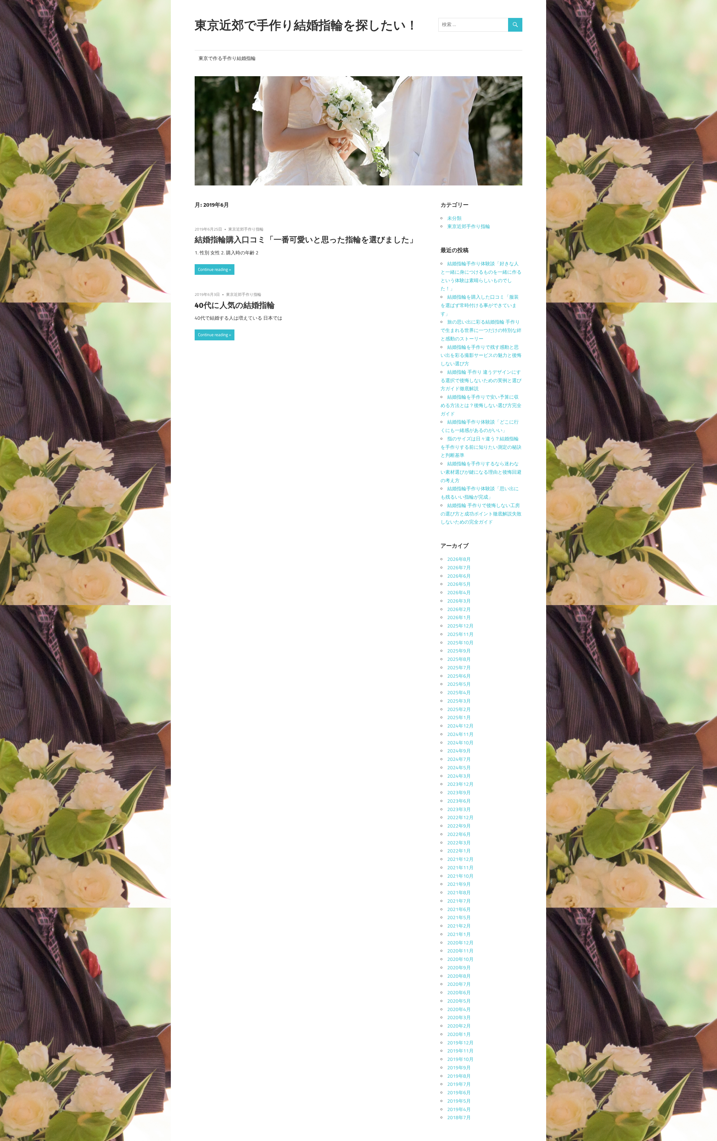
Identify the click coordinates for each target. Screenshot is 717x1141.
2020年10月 (460, 959)
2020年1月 (459, 1034)
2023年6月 (459, 801)
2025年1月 (459, 717)
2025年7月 (459, 667)
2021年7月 (459, 901)
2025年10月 (460, 642)
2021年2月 (459, 925)
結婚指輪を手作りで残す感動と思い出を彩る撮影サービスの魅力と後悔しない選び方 (481, 355)
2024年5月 (459, 767)
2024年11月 (460, 734)
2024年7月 (459, 759)
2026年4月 (459, 592)
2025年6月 (459, 676)
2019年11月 (460, 1050)
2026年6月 (459, 576)
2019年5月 (459, 1101)
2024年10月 (460, 742)
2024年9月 (459, 750)
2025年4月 (459, 692)
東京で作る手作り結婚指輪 (227, 58)
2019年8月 (459, 1076)
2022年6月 (459, 834)
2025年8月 (459, 659)
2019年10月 (460, 1059)
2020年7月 (459, 984)
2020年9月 (459, 967)
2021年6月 (459, 909)
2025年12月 (460, 625)
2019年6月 (459, 1092)
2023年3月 (459, 809)
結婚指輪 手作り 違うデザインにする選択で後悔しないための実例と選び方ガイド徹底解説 (481, 380)
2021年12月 (460, 859)
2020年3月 (459, 1017)
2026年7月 (459, 567)
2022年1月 (459, 850)
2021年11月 (460, 867)
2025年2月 (459, 709)
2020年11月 (460, 950)
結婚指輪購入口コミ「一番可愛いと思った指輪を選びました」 (306, 239)
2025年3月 (459, 701)
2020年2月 (459, 1026)
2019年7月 (459, 1084)
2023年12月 (460, 784)
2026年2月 (459, 609)
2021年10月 (460, 876)
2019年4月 (459, 1109)
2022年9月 (459, 825)
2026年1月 (459, 617)
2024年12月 (460, 725)
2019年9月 (459, 1067)
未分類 (454, 218)
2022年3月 (459, 842)
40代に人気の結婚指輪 (235, 305)
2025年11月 (460, 634)
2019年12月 (460, 1042)
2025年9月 (459, 650)
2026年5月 (459, 584)
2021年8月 (459, 892)
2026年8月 (459, 559)
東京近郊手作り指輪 (246, 229)
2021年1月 (459, 934)
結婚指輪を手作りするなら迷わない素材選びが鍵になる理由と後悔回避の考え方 (481, 472)
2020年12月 (460, 942)
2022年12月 (460, 817)
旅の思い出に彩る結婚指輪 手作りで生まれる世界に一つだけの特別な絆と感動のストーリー (481, 330)
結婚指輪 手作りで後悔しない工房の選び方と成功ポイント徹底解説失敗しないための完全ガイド (481, 514)
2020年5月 (459, 1001)
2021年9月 (459, 884)
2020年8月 (459, 976)
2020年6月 (459, 992)
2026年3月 (459, 601)
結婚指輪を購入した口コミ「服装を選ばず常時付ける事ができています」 (480, 305)
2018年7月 (459, 1117)
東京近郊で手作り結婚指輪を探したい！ (306, 24)
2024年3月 (459, 776)
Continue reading (213, 269)
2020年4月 (459, 1009)
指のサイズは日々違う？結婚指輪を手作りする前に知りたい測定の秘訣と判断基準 (481, 447)
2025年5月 (459, 684)
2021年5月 (459, 917)
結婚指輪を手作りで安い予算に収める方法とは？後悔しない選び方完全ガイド (481, 405)
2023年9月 (459, 792)
